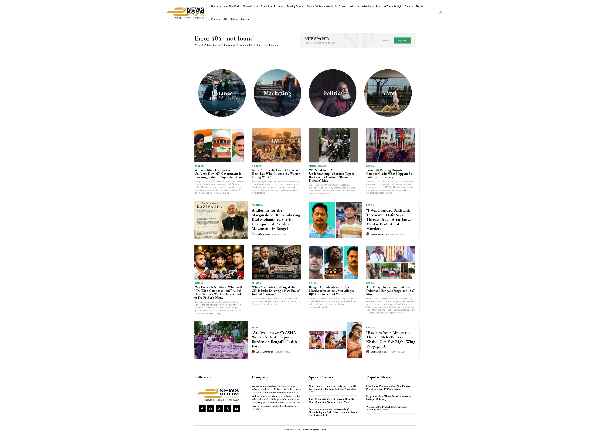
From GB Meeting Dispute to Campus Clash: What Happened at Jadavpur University (390, 173)
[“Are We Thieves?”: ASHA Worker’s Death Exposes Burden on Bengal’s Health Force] (221, 340)
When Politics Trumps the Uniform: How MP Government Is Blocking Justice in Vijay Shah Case (218, 173)
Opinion (199, 166)
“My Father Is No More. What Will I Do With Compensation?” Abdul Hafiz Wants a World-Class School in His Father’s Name (218, 292)
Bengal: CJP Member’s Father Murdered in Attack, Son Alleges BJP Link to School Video (331, 290)
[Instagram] (210, 408)
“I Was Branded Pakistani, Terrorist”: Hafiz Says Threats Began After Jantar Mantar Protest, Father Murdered (389, 219)
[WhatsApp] (227, 408)
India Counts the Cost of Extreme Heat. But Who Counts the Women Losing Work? (276, 173)
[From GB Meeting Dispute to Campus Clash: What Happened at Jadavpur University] (391, 145)
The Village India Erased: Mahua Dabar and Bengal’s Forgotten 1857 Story (390, 290)
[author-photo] (254, 234)
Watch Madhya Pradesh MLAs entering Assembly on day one (386, 408)
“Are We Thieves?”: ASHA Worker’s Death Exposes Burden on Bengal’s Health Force (274, 339)
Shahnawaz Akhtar (379, 352)
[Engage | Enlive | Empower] (219, 394)
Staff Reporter (263, 234)
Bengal (370, 166)
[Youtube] (236, 408)
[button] (440, 13)
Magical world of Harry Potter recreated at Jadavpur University (388, 398)
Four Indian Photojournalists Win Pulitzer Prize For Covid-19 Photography (388, 387)
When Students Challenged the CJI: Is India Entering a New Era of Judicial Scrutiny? (275, 290)
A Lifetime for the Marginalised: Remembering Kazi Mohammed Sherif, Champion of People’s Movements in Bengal (276, 219)
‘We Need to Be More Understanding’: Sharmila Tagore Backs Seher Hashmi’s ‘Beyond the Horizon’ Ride (332, 175)
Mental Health (318, 166)
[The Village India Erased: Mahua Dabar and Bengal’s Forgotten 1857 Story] (391, 262)
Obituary (257, 205)
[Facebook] (202, 408)
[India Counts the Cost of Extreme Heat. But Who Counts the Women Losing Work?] (276, 145)
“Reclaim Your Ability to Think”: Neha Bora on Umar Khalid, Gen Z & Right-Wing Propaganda (390, 339)
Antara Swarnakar (379, 234)
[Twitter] (219, 408)
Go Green (257, 166)
